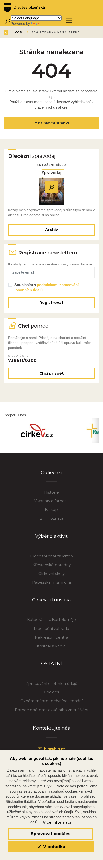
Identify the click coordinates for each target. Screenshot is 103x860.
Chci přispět (52, 373)
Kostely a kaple (51, 646)
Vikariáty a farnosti (51, 500)
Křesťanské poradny (51, 564)
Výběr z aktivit (51, 536)
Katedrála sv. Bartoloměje (51, 619)
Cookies (51, 692)
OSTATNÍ (51, 663)
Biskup (51, 509)
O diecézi (51, 472)
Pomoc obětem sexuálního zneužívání (51, 709)
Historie (51, 492)
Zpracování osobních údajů (52, 683)
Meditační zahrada (51, 628)
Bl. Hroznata (52, 518)
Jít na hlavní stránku (51, 123)
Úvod (17, 32)
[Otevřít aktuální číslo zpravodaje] (51, 187)
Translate (48, 23)
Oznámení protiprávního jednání (51, 700)
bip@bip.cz (54, 748)
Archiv (51, 229)
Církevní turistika (51, 600)
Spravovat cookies (50, 833)
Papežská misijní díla (51, 582)
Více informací (57, 822)
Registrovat (52, 302)
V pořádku (54, 846)
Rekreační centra (51, 637)
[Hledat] (7, 20)
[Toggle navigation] (69, 20)
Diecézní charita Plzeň (51, 556)
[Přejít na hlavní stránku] (24, 7)
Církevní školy (51, 573)
